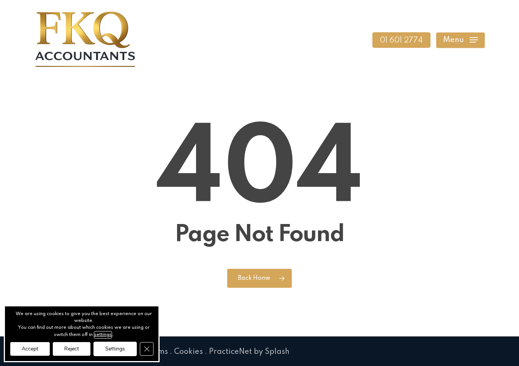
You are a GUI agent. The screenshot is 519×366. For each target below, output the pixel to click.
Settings (115, 348)
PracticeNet (230, 352)
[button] (460, 40)
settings (103, 335)
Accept (30, 348)
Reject (71, 348)
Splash (277, 352)
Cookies (188, 352)
